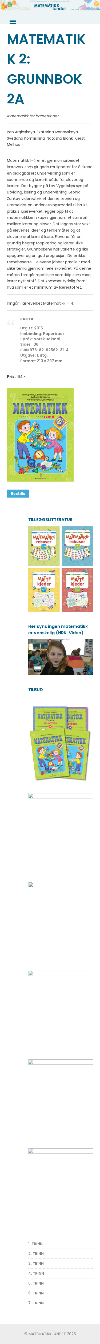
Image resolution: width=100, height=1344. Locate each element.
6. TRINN (36, 1293)
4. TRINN (36, 1273)
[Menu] (12, 22)
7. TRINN (36, 1303)
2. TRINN (36, 1253)
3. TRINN (36, 1263)
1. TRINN (35, 1243)
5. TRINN (36, 1283)
